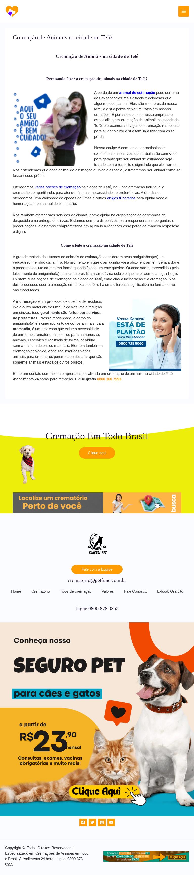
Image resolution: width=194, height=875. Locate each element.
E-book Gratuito (170, 591)
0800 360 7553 (109, 379)
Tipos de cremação (75, 591)
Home (16, 591)
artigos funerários (121, 198)
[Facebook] (83, 822)
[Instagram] (102, 822)
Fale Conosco (135, 591)
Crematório (40, 591)
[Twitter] (92, 822)
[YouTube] (111, 822)
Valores (108, 591)
